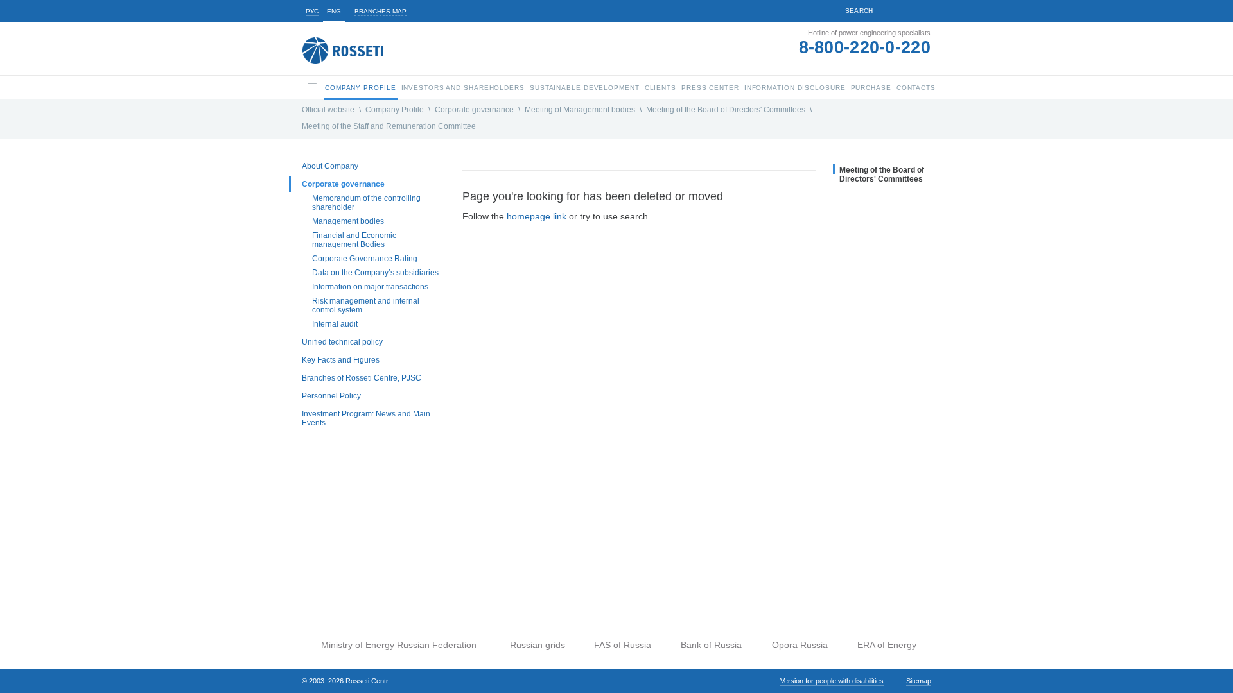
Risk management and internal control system (365, 305)
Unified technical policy (342, 342)
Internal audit (335, 324)
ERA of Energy (886, 645)
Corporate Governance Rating (364, 258)
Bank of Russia (711, 645)
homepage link (536, 216)
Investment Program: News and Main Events (366, 418)
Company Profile (394, 109)
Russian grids (537, 645)
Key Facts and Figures (341, 359)
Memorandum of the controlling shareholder (366, 203)
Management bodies (348, 221)
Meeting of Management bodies (580, 109)
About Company (330, 166)
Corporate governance (474, 109)
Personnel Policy (331, 395)
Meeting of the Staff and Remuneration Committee (389, 126)
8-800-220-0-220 (865, 47)
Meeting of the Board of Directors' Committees (725, 109)
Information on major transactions (370, 286)
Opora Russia (800, 645)
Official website (328, 109)
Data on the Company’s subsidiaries (375, 272)
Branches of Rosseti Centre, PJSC (361, 377)
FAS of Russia (622, 645)
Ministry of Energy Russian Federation (399, 645)
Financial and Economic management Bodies (354, 240)
